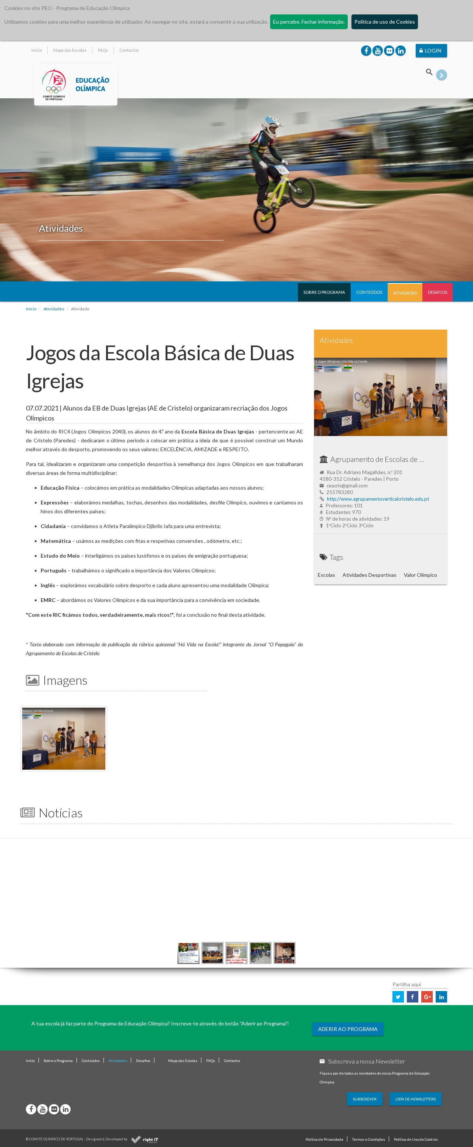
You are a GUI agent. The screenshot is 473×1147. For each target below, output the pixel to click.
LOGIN (433, 50)
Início (36, 50)
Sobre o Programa (324, 292)
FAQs (103, 50)
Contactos (129, 50)
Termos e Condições (368, 1139)
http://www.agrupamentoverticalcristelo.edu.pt (378, 499)
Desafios (437, 292)
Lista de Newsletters (415, 1099)
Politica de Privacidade (324, 1139)
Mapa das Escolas (69, 50)
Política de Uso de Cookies (416, 1139)
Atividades (405, 292)
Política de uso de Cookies (384, 21)
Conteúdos (369, 292)
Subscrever (365, 1099)
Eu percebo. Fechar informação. (309, 21)
